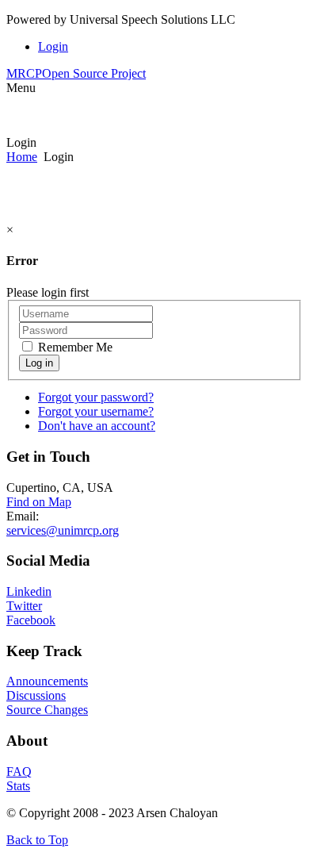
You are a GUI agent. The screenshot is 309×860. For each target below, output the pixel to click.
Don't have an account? (96, 425)
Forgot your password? (96, 397)
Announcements (47, 681)
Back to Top (37, 840)
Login (53, 46)
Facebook (30, 620)
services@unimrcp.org (62, 530)
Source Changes (47, 709)
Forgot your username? (96, 411)
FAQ (19, 771)
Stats (18, 786)
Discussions (36, 695)
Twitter (24, 605)
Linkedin (29, 591)
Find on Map (38, 502)
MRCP (76, 73)
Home (21, 156)
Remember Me (74, 347)
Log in (39, 363)
